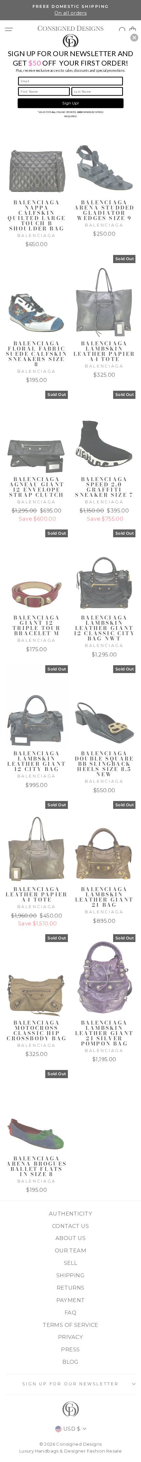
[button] (134, 37)
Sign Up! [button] (70, 103)
